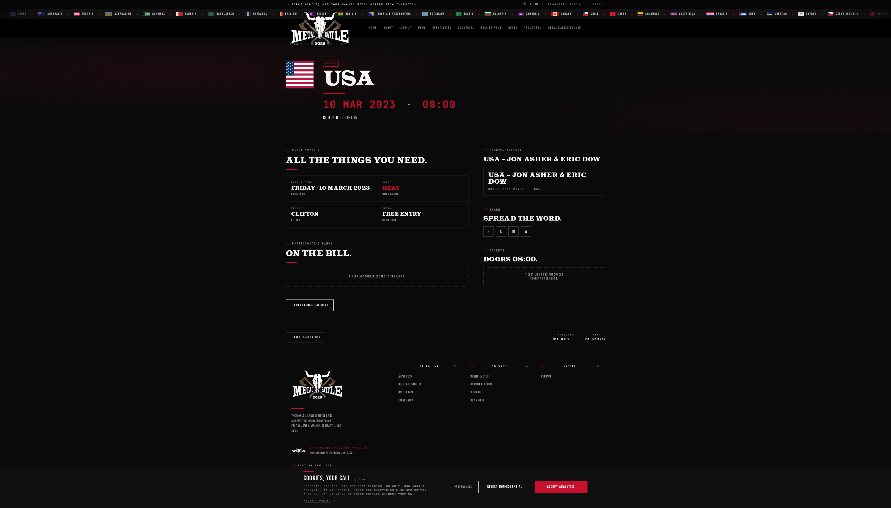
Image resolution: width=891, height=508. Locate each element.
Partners (475, 392)
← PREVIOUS (563, 337)
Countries (466, 28)
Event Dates (442, 28)
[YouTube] (536, 4)
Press (597, 4)
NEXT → (595, 337)
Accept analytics (561, 487)
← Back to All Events (305, 337)
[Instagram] (524, 4)
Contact (546, 376)
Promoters (532, 28)
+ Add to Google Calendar (309, 305)
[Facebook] (530, 4)
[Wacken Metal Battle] (338, 384)
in (513, 231)
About (388, 28)
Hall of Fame (406, 392)
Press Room (477, 400)
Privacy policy (317, 500)
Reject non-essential (504, 487)
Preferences (463, 487)
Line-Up (406, 28)
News (422, 28)
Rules (513, 28)
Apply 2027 (405, 376)
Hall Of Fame (491, 28)
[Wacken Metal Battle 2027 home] (320, 28)
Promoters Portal (565, 4)
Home (373, 28)
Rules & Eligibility (409, 384)
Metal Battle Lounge (564, 28)
